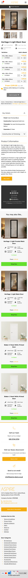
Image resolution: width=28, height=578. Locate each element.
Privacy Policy (8, 521)
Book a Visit (14, 459)
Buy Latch (7, 178)
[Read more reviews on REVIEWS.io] (14, 199)
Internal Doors (9, 102)
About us (6, 527)
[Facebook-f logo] (10, 571)
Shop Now (14, 264)
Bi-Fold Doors (8, 540)
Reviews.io (10, 203)
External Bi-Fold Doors (10, 543)
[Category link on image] (14, 228)
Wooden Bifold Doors (10, 564)
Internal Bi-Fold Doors (10, 553)
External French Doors (10, 545)
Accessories (7, 559)
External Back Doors (10, 551)
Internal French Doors (10, 555)
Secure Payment (15, 6)
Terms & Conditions (9, 519)
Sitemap (6, 531)
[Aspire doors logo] (14, 2)
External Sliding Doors (10, 547)
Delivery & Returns (9, 523)
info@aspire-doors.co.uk (14, 477)
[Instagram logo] (17, 571)
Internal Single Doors (19, 102)
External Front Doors (10, 549)
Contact (6, 529)
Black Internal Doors (6, 103)
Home (2, 102)
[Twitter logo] (14, 571)
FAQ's (5, 525)
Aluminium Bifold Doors (10, 561)
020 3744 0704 (14, 439)
